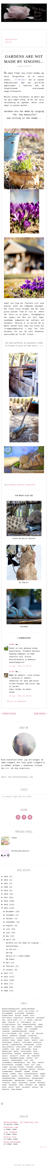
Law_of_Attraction (8, 1047)
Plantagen (5, 1060)
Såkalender (6, 1076)
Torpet (43, 1076)
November (17, 1053)
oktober (9, 919)
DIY (18, 1022)
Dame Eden (38, 1020)
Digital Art (11, 1022)
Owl (28, 1056)
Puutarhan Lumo (11, 1127)
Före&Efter (28, 1026)
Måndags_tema (7, 1051)
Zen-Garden (26, 1087)
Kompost (21, 485)
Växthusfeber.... (14, 946)
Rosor (27, 1064)
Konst (42, 1040)
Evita (19, 1024)
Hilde (11, 672)
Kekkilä (13, 1040)
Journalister (32, 1035)
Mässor (16, 1051)
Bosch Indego (7, 1017)
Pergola (5, 1058)
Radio (34, 1062)
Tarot (21, 1076)
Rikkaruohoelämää (12, 1142)
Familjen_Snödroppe (29, 1024)
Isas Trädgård (10, 1132)
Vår (36, 1085)
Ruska (38, 1064)
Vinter (21, 1085)
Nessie (35, 1051)
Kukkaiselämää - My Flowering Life (21, 1122)
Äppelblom (5, 1089)
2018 (6, 894)
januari (9, 970)
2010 (6, 984)
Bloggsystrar (19, 1013)
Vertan (4, 1085)
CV (24, 1020)
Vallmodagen (23, 1082)
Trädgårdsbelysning (9, 1078)
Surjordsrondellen (31, 1073)
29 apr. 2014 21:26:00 (20, 696)
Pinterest (29, 1058)
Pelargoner (36, 1056)
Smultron (41, 1069)
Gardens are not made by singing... (24, 943)
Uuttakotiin (6, 1082)
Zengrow (35, 1087)
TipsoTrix (28, 1076)
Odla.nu (5, 1056)
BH (37, 1011)
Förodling (5, 1029)
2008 (6, 991)
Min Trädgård (26, 1049)
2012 (6, 977)
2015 (6, 905)
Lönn (12, 1049)
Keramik (12, 485)
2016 (6, 901)
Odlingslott (14, 1056)
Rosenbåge (18, 1064)
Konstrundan (6, 1042)
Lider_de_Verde (21, 1047)
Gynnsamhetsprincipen (19, 1031)
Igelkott (26, 1033)
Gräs (25, 1029)
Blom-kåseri (30, 1013)
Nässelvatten (27, 1053)
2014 (6, 908)
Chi (20, 1020)
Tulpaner (30, 1080)
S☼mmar (4, 1067)
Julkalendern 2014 (22, 1038)
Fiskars (40, 1024)
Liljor (30, 1047)
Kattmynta (5, 1040)
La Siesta (39, 1044)
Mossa (35, 1049)
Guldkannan (33, 1029)
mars (8, 963)
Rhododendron (7, 1064)
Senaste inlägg (9, 713)
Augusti (20, 1011)
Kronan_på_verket (16, 1044)
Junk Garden (35, 1038)
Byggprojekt (41, 1017)
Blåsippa (25, 1015)
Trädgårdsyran (20, 1080)
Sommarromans (7, 1071)
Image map (39, 1033)
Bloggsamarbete (7, 1013)
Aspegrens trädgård (9, 1011)
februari (10, 966)
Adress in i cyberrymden (18, 956)
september (10, 922)
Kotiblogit (16, 1042)
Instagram (22, 1035)
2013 (6, 973)
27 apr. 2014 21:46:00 (20, 666)
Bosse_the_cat (18, 1017)
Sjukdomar (23, 1069)
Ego (34, 1022)
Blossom (18, 1015)
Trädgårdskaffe (7, 1080)
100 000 (14, 838)
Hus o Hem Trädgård (9, 1033)
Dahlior (30, 1020)
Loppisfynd (37, 1047)
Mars (17, 1049)
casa (3, 1020)
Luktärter (5, 1049)
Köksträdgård (29, 1044)
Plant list (8, 42)
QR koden (10, 959)
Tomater (36, 1076)
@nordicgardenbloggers (10, 1009)
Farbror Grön (10, 1137)
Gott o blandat (16, 1029)
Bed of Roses (29, 1011)
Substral (13, 1073)
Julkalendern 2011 (8, 1038)
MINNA (11, 645)
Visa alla (43, 1147)
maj (7, 936)
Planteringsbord (16, 1060)
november (10, 915)
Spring (9, 953)
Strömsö (5, 1073)
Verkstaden (41, 1082)
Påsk (28, 1062)
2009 (6, 987)
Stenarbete (18, 1071)
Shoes (4, 1069)
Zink (41, 1087)
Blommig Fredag (7, 1015)
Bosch (32, 1015)
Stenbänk (27, 1071)
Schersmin (29, 1067)
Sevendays (38, 1067)
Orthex (22, 1056)
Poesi (26, 1060)
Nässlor (36, 1053)
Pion (36, 1058)
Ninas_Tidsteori (7, 1053)
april (8, 940)
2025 (6, 877)
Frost (13, 1026)
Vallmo (14, 1082)
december (10, 912)
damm (4, 1022)
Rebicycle (41, 1062)
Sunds (20, 1073)
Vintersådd (29, 1085)
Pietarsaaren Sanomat (17, 1058)
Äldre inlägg (39, 713)
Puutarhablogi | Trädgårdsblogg (13, 1062)
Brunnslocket (29, 1017)
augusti (9, 926)
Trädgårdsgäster (37, 1078)
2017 (6, 898)
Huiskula (32, 1031)
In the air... (13, 949)
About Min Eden (11, 39)
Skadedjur (32, 1069)
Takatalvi (14, 1076)
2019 (6, 891)
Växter (4, 1087)
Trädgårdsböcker (24, 1078)
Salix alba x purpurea (17, 1067)
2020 (6, 887)
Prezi (31, 1060)
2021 (6, 884)
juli (8, 929)
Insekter (5, 1035)
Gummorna (6, 1031)
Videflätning (13, 1085)
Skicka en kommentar (17, 701)
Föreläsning (38, 1026)
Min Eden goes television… (20, 851)
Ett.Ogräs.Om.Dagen (8, 1024)
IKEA (33, 1033)
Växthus (11, 1087)
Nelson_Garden (26, 1051)
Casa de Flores (12, 1020)
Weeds (18, 1087)
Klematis (27, 1040)
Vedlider (32, 1082)
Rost (32, 1064)
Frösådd (20, 1026)
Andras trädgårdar (28, 1009)
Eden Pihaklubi (26, 1022)
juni (8, 933)
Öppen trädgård (16, 1089)
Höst (20, 1033)
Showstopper (12, 1069)
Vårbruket (42, 1085)
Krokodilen (37, 1042)
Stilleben (35, 1071)
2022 (6, 880)
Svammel (42, 1073)
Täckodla (38, 1080)
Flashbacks (5, 1026)
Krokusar (30, 485)
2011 (6, 980)
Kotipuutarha (26, 1042)
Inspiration (13, 1035)
